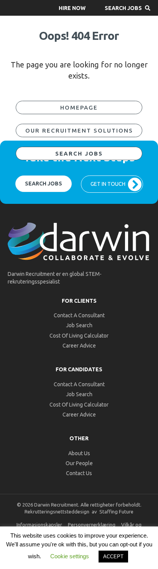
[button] (72, 8)
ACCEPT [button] (113, 556)
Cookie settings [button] (69, 556)
